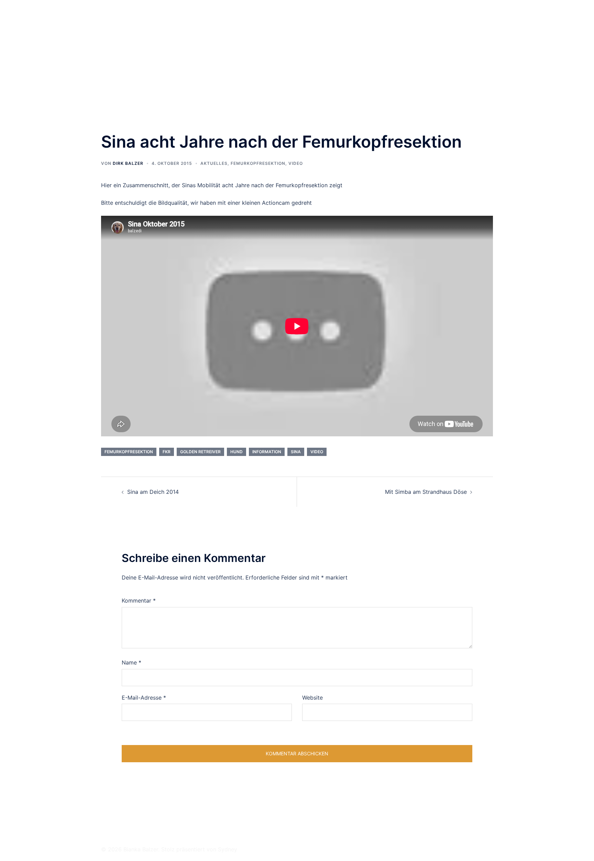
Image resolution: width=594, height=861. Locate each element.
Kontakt (408, 14)
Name (131, 662)
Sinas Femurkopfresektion (323, 14)
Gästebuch (439, 14)
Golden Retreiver (200, 451)
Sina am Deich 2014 (153, 491)
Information (266, 451)
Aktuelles (214, 163)
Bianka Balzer (137, 13)
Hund (236, 451)
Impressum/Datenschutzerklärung (278, 21)
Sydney (227, 849)
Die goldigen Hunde (262, 14)
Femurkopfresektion (258, 163)
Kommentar (139, 600)
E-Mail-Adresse (144, 697)
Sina (296, 451)
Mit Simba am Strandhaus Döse (426, 491)
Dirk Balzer (128, 163)
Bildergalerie (376, 14)
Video (295, 163)
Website (312, 697)
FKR (166, 451)
